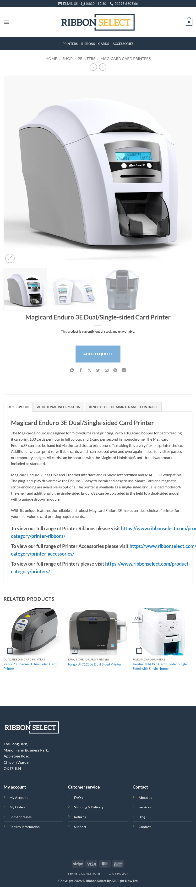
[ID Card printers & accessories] (98, 22)
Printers (70, 44)
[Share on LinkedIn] (124, 370)
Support (80, 827)
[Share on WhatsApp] (72, 370)
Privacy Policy (115, 873)
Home (51, 58)
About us (145, 797)
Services (145, 807)
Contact (145, 827)
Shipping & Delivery (88, 807)
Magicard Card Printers (125, 58)
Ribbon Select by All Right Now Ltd (112, 881)
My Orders (18, 807)
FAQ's (78, 797)
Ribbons (88, 44)
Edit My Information (25, 827)
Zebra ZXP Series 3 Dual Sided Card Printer (30, 666)
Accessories (123, 44)
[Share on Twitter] (98, 370)
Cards (103, 44)
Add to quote (98, 354)
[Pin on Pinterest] (115, 370)
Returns (80, 817)
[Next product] (93, 67)
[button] (6, 22)
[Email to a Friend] (107, 370)
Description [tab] (18, 407)
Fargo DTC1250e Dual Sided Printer (94, 664)
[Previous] (13, 170)
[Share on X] (89, 370)
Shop (67, 58)
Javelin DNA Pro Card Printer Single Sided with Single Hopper (160, 666)
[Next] (182, 170)
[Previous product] (102, 67)
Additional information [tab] (59, 407)
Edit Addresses (21, 817)
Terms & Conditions (84, 873)
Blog (142, 817)
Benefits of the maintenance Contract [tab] (123, 407)
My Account (19, 797)
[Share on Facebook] (81, 370)
